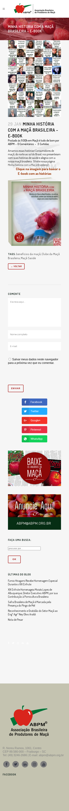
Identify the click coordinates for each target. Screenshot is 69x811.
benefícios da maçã (28, 254)
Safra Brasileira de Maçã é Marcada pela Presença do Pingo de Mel (29, 603)
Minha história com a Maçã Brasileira (28, 165)
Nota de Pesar (15, 619)
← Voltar (16, 266)
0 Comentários (26, 144)
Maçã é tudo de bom (43, 140)
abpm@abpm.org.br (51, 755)
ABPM (11, 144)
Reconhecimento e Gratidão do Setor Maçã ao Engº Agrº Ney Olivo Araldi (33, 612)
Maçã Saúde (28, 258)
